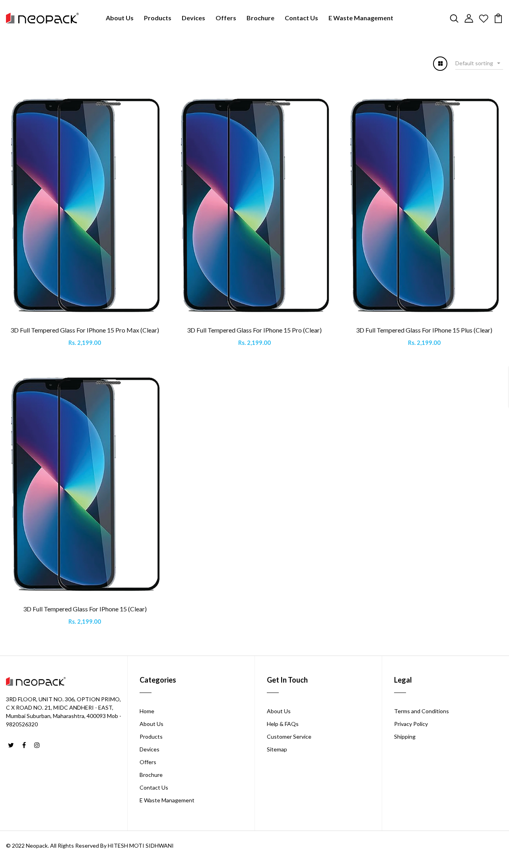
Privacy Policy (411, 723)
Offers (226, 17)
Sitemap (277, 749)
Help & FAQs (283, 723)
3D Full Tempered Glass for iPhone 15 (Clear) (85, 609)
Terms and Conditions (421, 711)
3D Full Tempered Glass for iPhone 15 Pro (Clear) (254, 330)
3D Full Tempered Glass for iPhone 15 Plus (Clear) (424, 330)
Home (147, 711)
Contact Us (301, 17)
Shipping (405, 736)
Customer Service (289, 736)
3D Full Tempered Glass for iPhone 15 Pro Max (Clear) (84, 330)
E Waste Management (360, 17)
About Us (120, 17)
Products (157, 17)
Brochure (260, 17)
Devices (193, 17)
